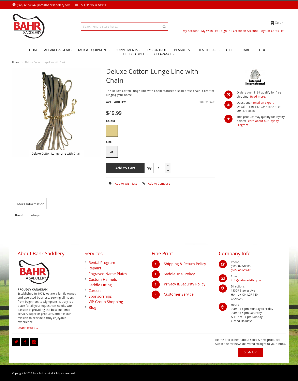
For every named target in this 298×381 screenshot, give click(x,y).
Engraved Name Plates (108, 273)
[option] (112, 131)
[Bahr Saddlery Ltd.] (28, 26)
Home (15, 62)
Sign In (225, 31)
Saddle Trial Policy (179, 273)
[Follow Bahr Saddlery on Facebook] (25, 341)
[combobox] (124, 27)
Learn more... (28, 327)
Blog (92, 307)
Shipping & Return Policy (185, 263)
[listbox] (160, 131)
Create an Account (245, 31)
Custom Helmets (103, 279)
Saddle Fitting (100, 284)
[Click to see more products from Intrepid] (255, 77)
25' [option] (112, 151)
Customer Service (179, 294)
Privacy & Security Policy (184, 284)
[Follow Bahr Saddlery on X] (16, 341)
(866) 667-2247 (241, 270)
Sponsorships (100, 296)
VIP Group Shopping (106, 301)
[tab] (31, 204)
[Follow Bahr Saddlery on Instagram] (34, 341)
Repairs (95, 268)
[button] (121, 184)
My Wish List (209, 31)
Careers (95, 290)
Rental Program (102, 262)
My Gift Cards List (272, 31)
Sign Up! (250, 352)
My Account (191, 31)
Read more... (258, 96)
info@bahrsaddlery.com (54, 5)
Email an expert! (263, 102)
